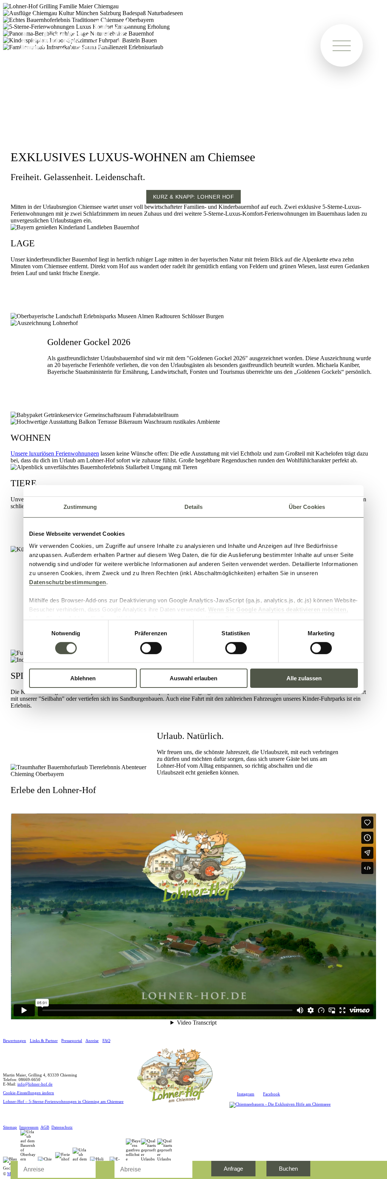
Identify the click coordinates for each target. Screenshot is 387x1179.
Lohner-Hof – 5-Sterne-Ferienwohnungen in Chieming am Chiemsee (63, 1101)
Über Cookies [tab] (307, 507)
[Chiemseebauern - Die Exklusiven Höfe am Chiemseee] (280, 1104)
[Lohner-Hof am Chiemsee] (176, 1105)
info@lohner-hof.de (35, 1084)
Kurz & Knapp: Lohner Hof (193, 197)
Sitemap (10, 1127)
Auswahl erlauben (193, 678)
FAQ (106, 1040)
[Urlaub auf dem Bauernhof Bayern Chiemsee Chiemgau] (75, 52)
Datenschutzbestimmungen (67, 582)
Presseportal (71, 1040)
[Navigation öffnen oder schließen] (341, 45)
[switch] (151, 648)
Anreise (92, 1040)
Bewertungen (14, 1040)
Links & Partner (44, 1040)
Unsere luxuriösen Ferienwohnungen (55, 453)
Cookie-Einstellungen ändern (28, 1092)
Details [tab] (193, 507)
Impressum (29, 1127)
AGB (44, 1127)
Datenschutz (62, 1127)
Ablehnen (83, 678)
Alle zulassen (304, 678)
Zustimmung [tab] (80, 507)
